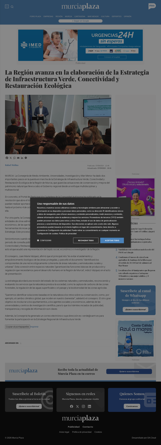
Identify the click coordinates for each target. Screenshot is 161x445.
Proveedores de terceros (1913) (103, 217)
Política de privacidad (67, 233)
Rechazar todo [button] (86, 240)
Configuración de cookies (47, 233)
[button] (44, 240)
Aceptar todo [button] (112, 240)
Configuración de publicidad (59, 230)
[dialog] (80, 222)
